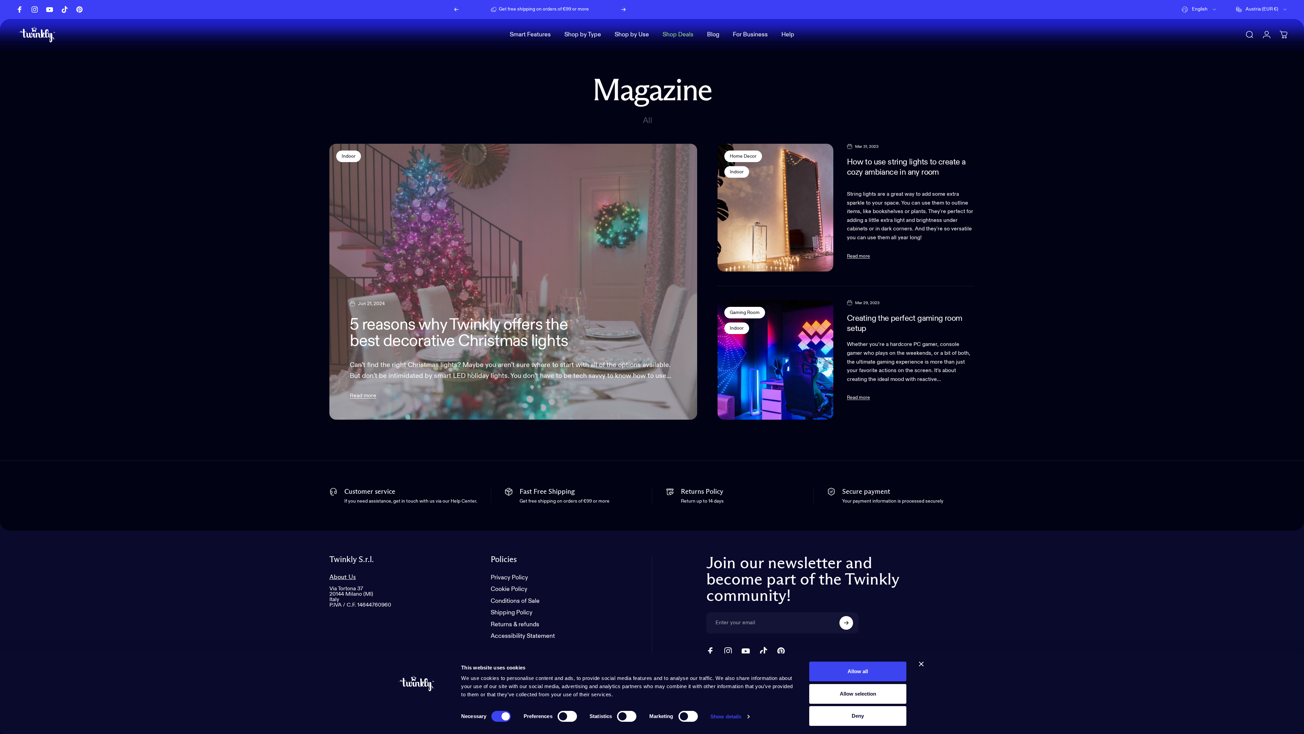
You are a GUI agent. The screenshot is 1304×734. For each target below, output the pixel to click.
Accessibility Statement (523, 636)
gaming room (745, 312)
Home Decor (743, 156)
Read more (363, 396)
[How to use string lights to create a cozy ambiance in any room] (775, 208)
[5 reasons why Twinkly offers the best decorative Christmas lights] (513, 282)
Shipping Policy (511, 613)
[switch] (567, 716)
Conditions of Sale (515, 601)
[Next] (623, 9)
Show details (725, 716)
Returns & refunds (515, 625)
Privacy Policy (509, 578)
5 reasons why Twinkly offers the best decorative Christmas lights (459, 333)
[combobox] (1199, 9)
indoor (349, 156)
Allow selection (858, 694)
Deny (858, 716)
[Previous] (456, 9)
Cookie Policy (509, 589)
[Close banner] (921, 664)
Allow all (858, 671)
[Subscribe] (846, 623)
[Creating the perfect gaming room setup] (775, 360)
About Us (342, 577)
